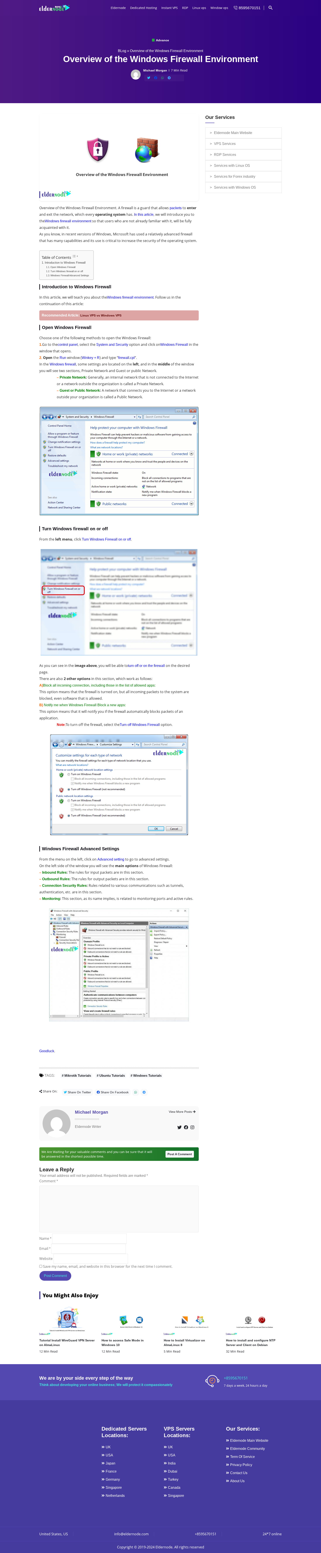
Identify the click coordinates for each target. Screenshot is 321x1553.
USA (109, 1455)
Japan (110, 1463)
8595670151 (249, 8)
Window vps (219, 8)
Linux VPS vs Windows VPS (100, 315)
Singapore (114, 1487)
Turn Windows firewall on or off (66, 271)
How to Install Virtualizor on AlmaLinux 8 (184, 1343)
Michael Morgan (91, 1112)
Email (44, 1248)
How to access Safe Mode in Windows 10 (123, 1343)
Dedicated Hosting (143, 8)
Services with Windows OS (235, 187)
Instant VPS (169, 8)
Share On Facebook (114, 1092)
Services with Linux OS (232, 165)
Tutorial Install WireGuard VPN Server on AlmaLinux (67, 1343)
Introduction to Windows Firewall (65, 262)
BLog (122, 51)
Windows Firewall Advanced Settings (69, 275)
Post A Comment (179, 1154)
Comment (48, 1181)
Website (46, 1258)
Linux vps (199, 8)
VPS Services (225, 144)
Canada (174, 1487)
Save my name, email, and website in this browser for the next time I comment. (108, 1266)
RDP (185, 8)
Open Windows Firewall (62, 267)
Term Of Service (242, 1457)
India (172, 1463)
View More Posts (181, 1111)
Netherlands (115, 1495)
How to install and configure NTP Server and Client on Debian (250, 1343)
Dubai (172, 1471)
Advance (162, 40)
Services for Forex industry (234, 176)
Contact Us (238, 1473)
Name (45, 1238)
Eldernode (118, 8)
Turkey (173, 1479)
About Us (237, 1481)
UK (108, 1447)
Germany (113, 1479)
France (111, 1471)
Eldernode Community (247, 1448)
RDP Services (225, 155)
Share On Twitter (79, 1092)
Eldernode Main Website (233, 133)
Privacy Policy (241, 1465)
